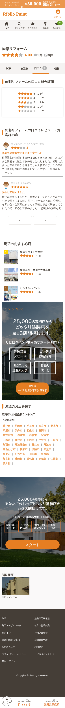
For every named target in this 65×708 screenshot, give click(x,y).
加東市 (6, 454)
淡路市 (35, 449)
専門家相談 (33, 27)
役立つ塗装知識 (42, 625)
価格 (56, 68)
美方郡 (6, 463)
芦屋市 (6, 430)
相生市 (30, 430)
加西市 (6, 444)
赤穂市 (21, 435)
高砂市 (18, 439)
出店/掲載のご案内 (11, 639)
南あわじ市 (9, 449)
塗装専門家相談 (42, 618)
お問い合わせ (40, 632)
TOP (7, 27)
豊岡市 (42, 430)
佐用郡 (54, 458)
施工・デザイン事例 (11, 625)
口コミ (40, 68)
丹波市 (47, 444)
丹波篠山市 (21, 444)
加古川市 (8, 435)
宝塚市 (45, 435)
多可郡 (45, 454)
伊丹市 (18, 430)
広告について (8, 646)
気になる (57, 25)
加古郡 (6, 458)
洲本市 (54, 425)
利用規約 (38, 646)
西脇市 (33, 435)
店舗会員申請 (40, 639)
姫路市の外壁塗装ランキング (18, 414)
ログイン (6, 632)
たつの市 (20, 454)
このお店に (24, 702)
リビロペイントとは (44, 654)
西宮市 (42, 425)
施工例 (46, 27)
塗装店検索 (20, 27)
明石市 (30, 425)
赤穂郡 (42, 458)
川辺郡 (33, 454)
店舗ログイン (8, 661)
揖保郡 (30, 458)
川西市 (30, 439)
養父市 (35, 444)
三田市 (54, 439)
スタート (32, 544)
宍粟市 (47, 449)
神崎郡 (18, 458)
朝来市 (23, 449)
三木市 (6, 439)
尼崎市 (18, 425)
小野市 (42, 439)
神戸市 (6, 425)
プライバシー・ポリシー (14, 654)
